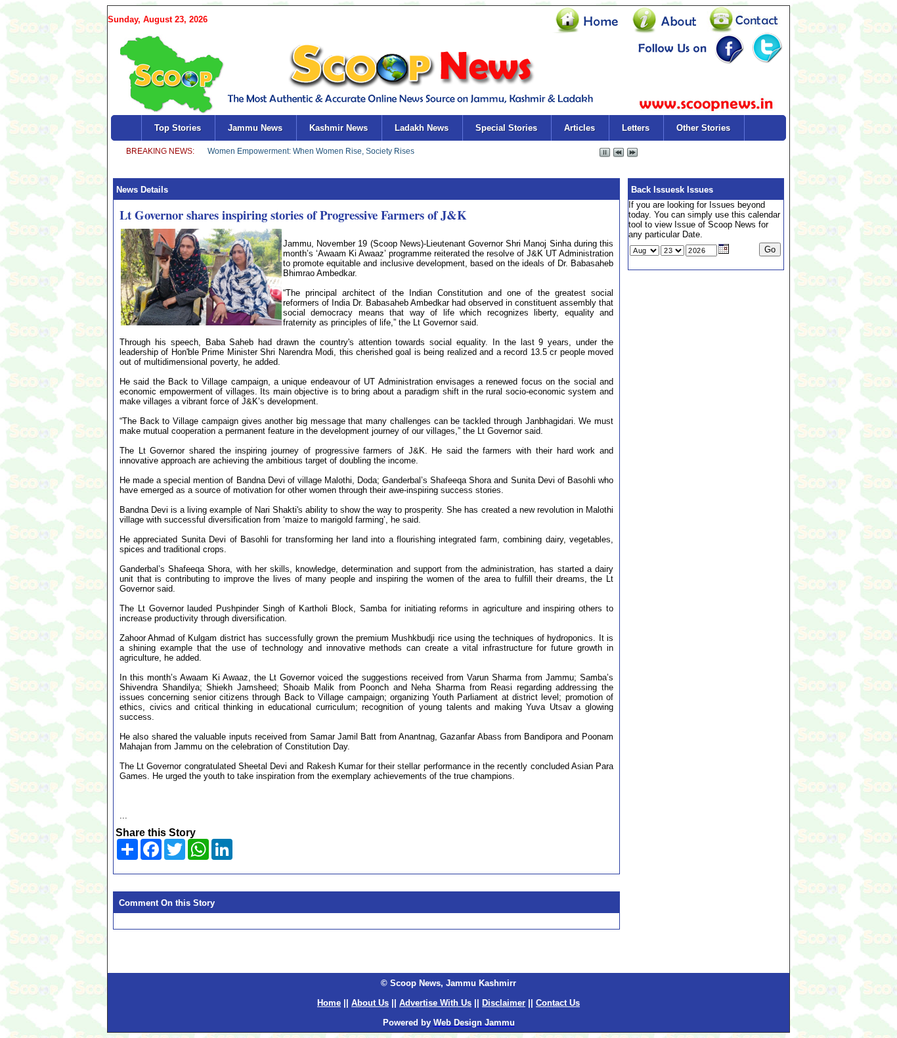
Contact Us (558, 1003)
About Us (370, 1003)
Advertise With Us (435, 1003)
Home (329, 1003)
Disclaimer (503, 1003)
